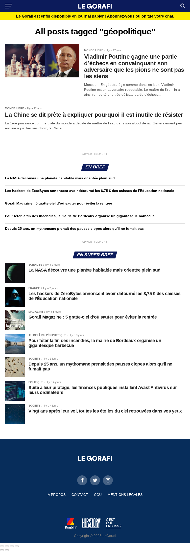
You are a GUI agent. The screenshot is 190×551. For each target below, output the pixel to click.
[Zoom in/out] (17, 546)
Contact (79, 495)
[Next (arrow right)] (7, 550)
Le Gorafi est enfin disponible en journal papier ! (95, 16)
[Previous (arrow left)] (2, 550)
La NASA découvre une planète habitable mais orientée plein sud (60, 178)
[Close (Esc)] (2, 546)
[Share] (7, 546)
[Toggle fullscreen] (12, 546)
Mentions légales (125, 495)
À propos (57, 495)
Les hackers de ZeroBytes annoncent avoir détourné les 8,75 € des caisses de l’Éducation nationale (89, 191)
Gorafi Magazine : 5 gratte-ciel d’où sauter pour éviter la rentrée (58, 203)
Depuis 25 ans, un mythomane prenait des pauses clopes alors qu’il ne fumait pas (74, 228)
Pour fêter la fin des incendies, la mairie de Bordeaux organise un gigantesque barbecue (80, 216)
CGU (98, 495)
